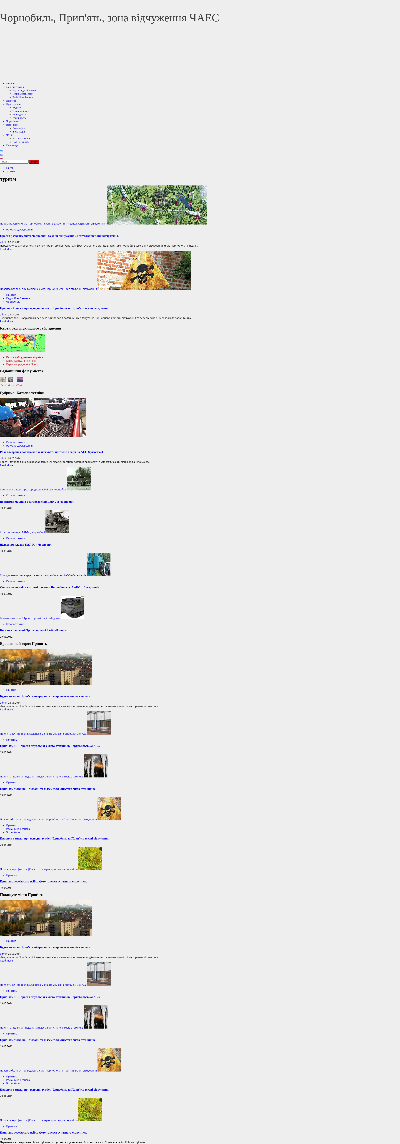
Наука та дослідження (24, 90)
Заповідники (19, 114)
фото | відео (12, 124)
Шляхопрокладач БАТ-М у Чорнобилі (22, 532)
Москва (12, 385)
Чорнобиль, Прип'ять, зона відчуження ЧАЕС (109, 17)
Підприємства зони (22, 93)
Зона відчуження (15, 87)
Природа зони (13, 104)
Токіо (20, 385)
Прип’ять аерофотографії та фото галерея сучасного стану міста (39, 869)
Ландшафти (18, 128)
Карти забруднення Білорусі (23, 364)
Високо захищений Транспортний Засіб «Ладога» (30, 618)
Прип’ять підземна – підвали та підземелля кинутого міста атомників (41, 776)
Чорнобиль (12, 121)
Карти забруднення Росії (21, 360)
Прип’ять (11, 100)
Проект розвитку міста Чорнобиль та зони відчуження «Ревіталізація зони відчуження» (53, 223)
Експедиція (12, 145)
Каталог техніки (21, 138)
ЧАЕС (9, 135)
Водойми (17, 107)
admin (4, 242)
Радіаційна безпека (22, 97)
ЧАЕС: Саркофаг (21, 142)
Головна (10, 83)
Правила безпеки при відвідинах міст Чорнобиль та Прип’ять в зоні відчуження (48, 289)
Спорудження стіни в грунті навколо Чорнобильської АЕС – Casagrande (43, 575)
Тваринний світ (20, 111)
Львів (3, 385)
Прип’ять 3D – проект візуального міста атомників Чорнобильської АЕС (43, 733)
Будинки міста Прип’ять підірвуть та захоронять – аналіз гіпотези (45, 696)
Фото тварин (19, 131)
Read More (6, 249)
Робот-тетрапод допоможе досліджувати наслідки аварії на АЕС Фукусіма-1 (51, 452)
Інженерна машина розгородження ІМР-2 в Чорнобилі (33, 489)
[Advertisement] (200, 57)
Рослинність (19, 118)
